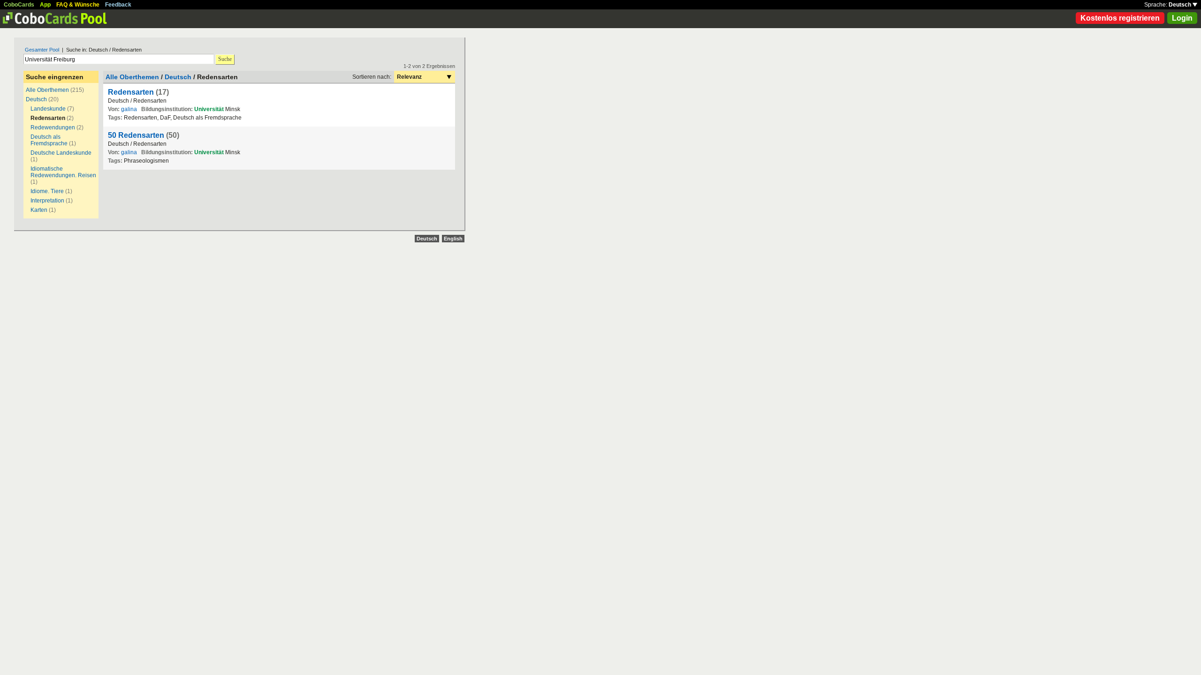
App (45, 4)
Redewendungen (52, 127)
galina (129, 109)
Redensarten (131, 92)
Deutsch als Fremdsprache (49, 140)
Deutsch (1181, 4)
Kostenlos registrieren (1120, 18)
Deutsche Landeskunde (60, 153)
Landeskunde (48, 108)
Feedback (118, 4)
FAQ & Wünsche (77, 4)
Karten (38, 210)
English (453, 238)
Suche (225, 59)
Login (1182, 18)
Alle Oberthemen (47, 90)
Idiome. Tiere (47, 191)
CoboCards (19, 4)
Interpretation (47, 200)
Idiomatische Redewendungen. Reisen (63, 172)
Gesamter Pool (42, 49)
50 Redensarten (136, 135)
